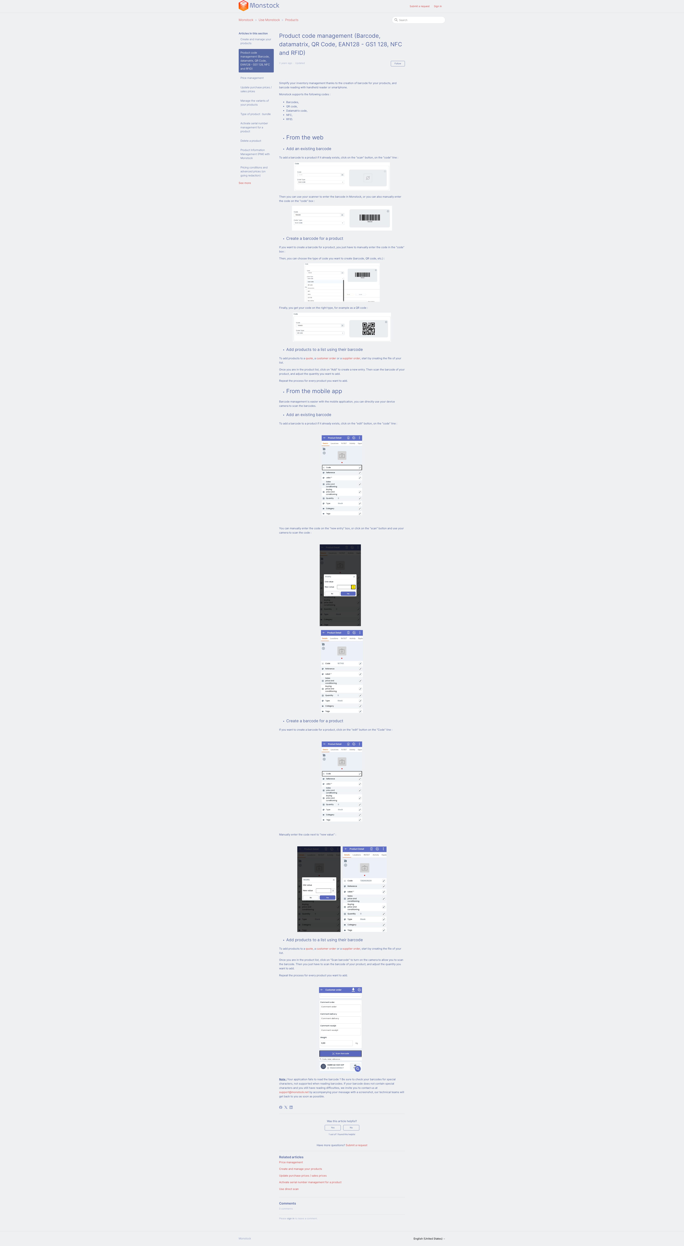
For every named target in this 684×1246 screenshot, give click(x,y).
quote (309, 358)
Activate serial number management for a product (254, 127)
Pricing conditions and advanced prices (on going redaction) (254, 171)
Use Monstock (269, 20)
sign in (290, 1218)
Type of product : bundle (255, 114)
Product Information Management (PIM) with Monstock (255, 154)
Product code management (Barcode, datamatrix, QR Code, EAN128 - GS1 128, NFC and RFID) (255, 60)
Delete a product (250, 140)
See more (245, 183)
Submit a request (420, 6)
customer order (326, 358)
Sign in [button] (438, 6)
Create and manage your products (255, 41)
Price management (252, 78)
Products (291, 20)
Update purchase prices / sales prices (256, 89)
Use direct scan (289, 1189)
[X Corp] (285, 1107)
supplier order (351, 358)
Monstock (246, 20)
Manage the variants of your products (254, 102)
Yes (333, 1127)
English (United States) (428, 1238)
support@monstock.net (294, 1092)
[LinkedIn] (291, 1107)
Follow (398, 63)
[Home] (259, 10)
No (351, 1127)
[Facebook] (280, 1107)
